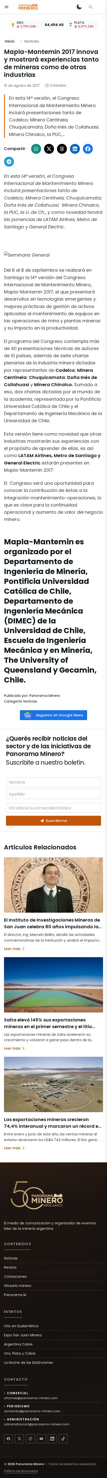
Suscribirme (56, 820)
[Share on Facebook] (88, 149)
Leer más (12, 948)
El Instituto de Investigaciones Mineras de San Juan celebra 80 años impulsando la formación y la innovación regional (52, 926)
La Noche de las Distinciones (28, 1362)
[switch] (79, 7)
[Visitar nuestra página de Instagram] (30, 1438)
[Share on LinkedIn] (75, 149)
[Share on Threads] (62, 149)
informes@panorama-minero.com (31, 1398)
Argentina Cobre (18, 1344)
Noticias (11, 1258)
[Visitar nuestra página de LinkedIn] (52, 1438)
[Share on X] (49, 149)
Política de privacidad (21, 1471)
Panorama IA (15, 1294)
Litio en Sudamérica (21, 1326)
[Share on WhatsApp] (36, 149)
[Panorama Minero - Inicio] (28, 7)
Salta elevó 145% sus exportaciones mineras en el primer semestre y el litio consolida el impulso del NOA (48, 1026)
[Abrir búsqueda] (90, 6)
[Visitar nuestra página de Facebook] (8, 1438)
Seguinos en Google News (59, 715)
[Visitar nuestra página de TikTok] (63, 1438)
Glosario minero (17, 1285)
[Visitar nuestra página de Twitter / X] (19, 1438)
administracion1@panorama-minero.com (36, 1424)
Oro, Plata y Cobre (20, 1353)
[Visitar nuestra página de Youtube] (41, 1438)
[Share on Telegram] (9, 162)
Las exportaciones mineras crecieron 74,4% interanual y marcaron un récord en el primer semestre (52, 1126)
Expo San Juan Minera (23, 1335)
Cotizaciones (15, 1276)
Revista (10, 1267)
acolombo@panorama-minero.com (32, 1411)
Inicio (9, 41)
